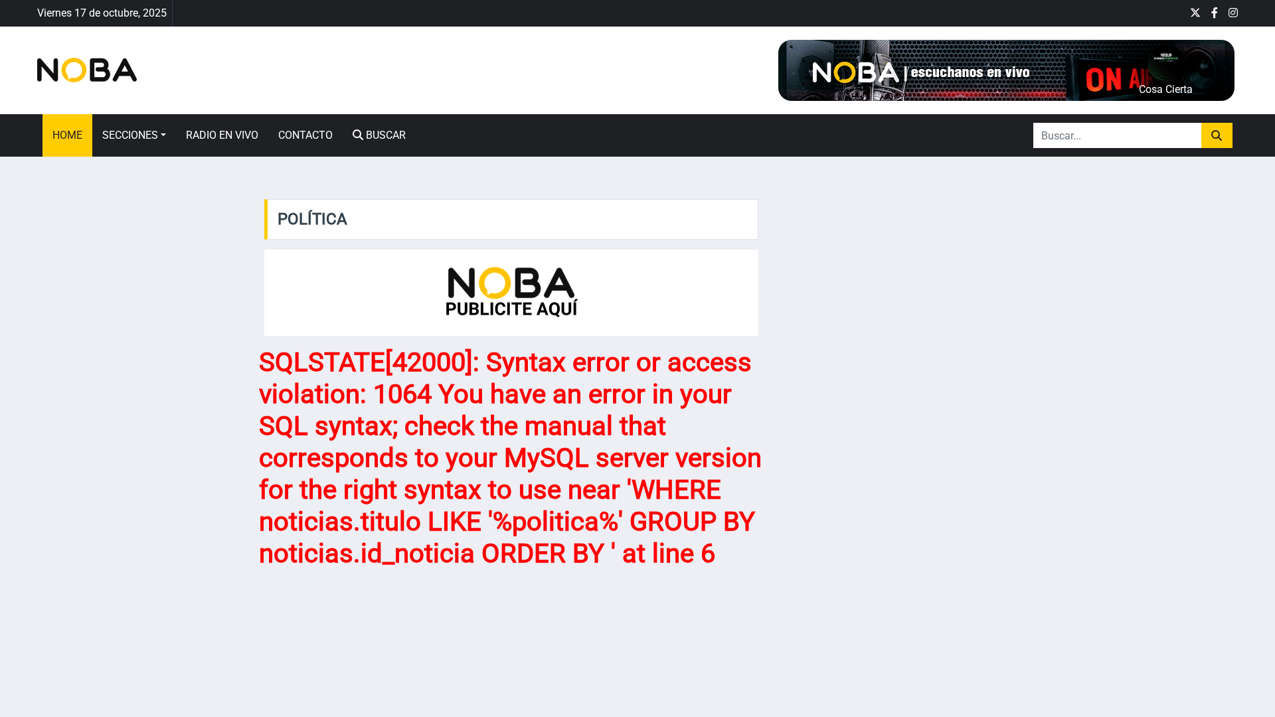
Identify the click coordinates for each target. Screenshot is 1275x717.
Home (67, 135)
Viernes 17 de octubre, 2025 (102, 13)
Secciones (130, 135)
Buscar (384, 135)
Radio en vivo (222, 135)
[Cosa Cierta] (1005, 69)
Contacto (305, 135)
